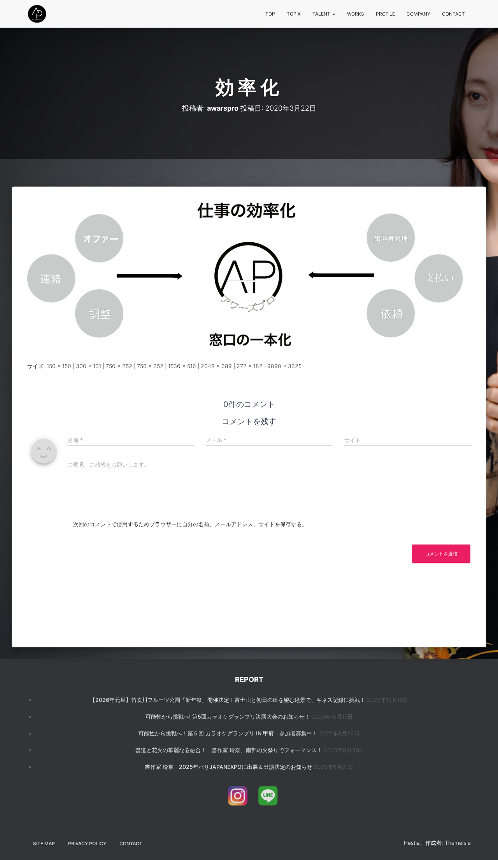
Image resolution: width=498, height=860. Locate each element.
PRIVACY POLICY (87, 843)
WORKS (355, 14)
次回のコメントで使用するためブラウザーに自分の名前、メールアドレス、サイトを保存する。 (190, 524)
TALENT (321, 14)
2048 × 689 (216, 366)
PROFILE (385, 14)
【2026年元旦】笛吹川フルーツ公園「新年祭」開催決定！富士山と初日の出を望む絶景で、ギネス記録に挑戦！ (227, 699)
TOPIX (294, 14)
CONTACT (453, 14)
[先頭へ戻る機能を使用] (483, 844)
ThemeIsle (458, 842)
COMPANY (418, 14)
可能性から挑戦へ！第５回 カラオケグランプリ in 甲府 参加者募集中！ (228, 733)
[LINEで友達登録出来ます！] (268, 797)
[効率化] (249, 276)
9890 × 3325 (284, 366)
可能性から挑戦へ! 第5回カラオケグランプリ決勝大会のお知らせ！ (228, 716)
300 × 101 (88, 366)
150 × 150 (59, 366)
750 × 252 (119, 366)
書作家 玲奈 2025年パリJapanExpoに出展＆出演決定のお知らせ (228, 766)
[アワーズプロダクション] (37, 14)
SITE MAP (44, 843)
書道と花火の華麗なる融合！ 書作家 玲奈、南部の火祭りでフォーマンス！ (228, 750)
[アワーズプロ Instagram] (237, 797)
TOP (270, 14)
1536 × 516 (182, 366)
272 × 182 (250, 366)
